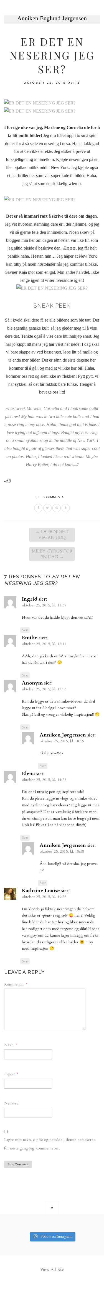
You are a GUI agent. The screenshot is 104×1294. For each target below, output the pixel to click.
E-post (11, 1074)
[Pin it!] (56, 508)
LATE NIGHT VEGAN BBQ (52, 535)
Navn (10, 1044)
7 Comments (54, 497)
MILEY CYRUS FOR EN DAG (52, 554)
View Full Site (52, 1269)
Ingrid (29, 599)
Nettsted (11, 1103)
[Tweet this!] (47, 508)
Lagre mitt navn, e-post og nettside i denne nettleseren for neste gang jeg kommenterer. (50, 1144)
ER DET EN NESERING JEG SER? (52, 55)
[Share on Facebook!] (38, 508)
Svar (25, 630)
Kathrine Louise (41, 890)
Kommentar (15, 984)
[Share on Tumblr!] (66, 508)
